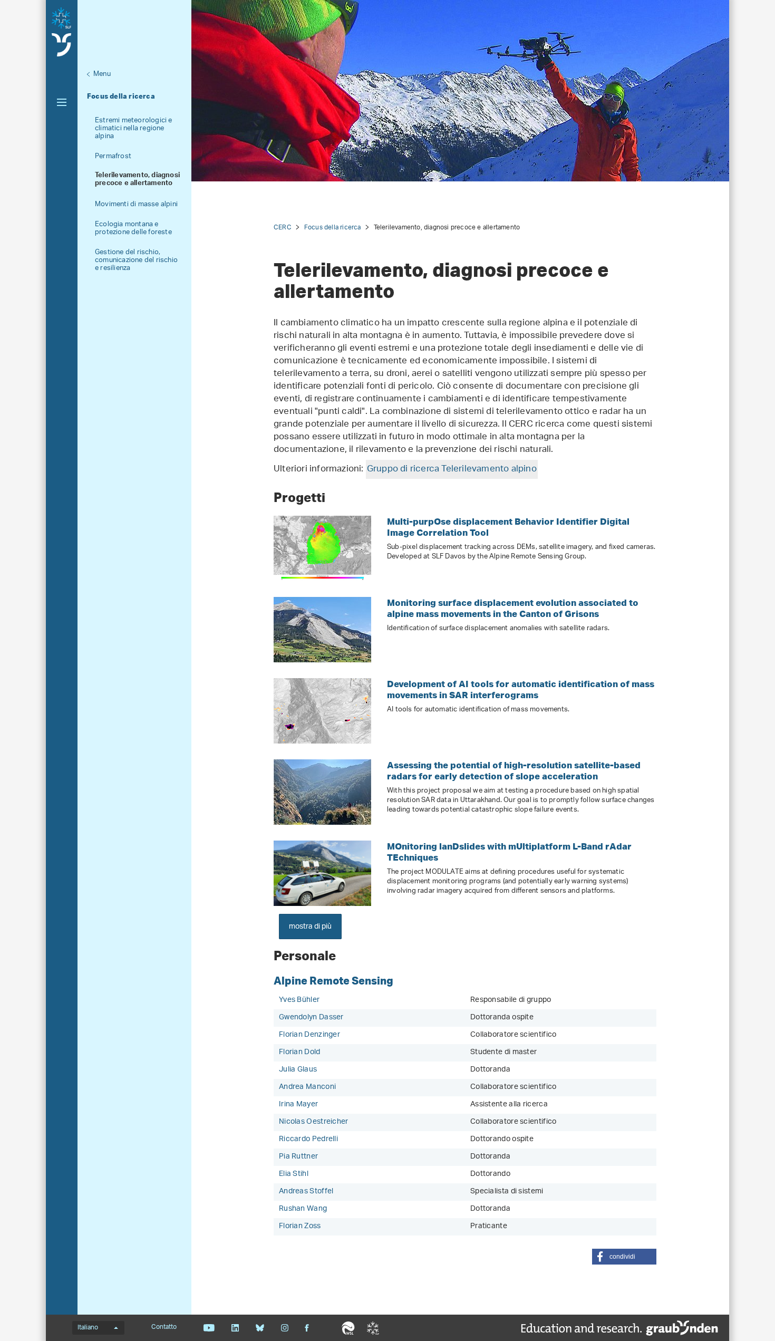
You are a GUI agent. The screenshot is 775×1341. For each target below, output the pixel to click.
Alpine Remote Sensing (333, 980)
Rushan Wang (303, 1209)
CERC (283, 227)
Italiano (88, 1328)
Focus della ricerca (121, 96)
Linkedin (234, 1328)
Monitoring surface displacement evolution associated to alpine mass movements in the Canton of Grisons (512, 608)
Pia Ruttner (298, 1157)
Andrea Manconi (307, 1087)
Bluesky (259, 1328)
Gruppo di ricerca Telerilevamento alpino (452, 469)
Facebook (307, 1328)
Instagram (284, 1328)
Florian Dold (300, 1052)
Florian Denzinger (309, 1035)
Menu (102, 74)
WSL (348, 1328)
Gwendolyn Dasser (311, 1017)
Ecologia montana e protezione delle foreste (133, 228)
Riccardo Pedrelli (308, 1139)
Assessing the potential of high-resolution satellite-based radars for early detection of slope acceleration (514, 770)
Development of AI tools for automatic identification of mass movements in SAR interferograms (520, 689)
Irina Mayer (298, 1104)
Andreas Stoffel (306, 1191)
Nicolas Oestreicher (313, 1122)
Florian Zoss (300, 1226)
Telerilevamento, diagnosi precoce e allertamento (137, 180)
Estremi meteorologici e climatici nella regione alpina (133, 128)
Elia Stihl (293, 1174)
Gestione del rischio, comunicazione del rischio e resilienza (136, 260)
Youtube (209, 1328)
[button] (624, 1257)
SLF (373, 1328)
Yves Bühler (299, 1000)
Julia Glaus (298, 1070)
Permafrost (113, 156)
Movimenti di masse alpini (136, 204)
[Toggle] (61, 102)
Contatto (164, 1327)
